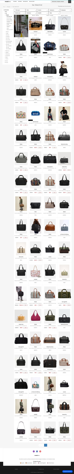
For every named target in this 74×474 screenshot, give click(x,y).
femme (15, 1)
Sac (6, 13)
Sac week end (9, 16)
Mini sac (7, 47)
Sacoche (7, 44)
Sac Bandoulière (9, 41)
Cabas (7, 33)
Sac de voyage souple (9, 24)
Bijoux (6, 57)
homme (20, 1)
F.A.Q (28, 469)
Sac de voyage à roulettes (9, 21)
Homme (6, 62)
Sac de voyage (9, 19)
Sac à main (8, 39)
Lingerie (6, 52)
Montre (6, 58)
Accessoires (7, 55)
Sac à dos (7, 38)
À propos (16, 469)
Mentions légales (56, 469)
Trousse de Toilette (9, 26)
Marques (25, 1)
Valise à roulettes (10, 29)
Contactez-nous (41, 469)
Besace (7, 31)
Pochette (7, 36)
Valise (8, 28)
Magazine (32, 1)
